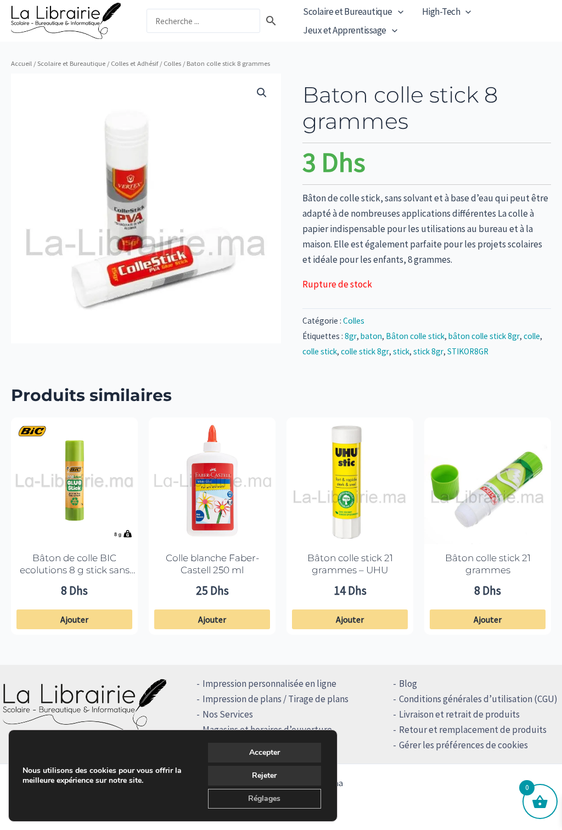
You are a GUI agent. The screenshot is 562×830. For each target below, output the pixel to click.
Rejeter (264, 775)
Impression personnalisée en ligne (269, 683)
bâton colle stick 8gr (484, 336)
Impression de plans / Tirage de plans (276, 699)
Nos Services (228, 714)
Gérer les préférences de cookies (463, 745)
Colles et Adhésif (134, 63)
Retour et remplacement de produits (473, 730)
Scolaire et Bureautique (347, 11)
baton (371, 336)
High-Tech (441, 11)
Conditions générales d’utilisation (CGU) (478, 699)
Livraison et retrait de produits (459, 714)
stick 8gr (428, 351)
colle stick (319, 351)
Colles (172, 63)
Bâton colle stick (415, 336)
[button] (397, 11)
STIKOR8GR (467, 351)
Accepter (264, 752)
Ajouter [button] (74, 619)
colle (532, 336)
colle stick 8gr (365, 351)
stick (401, 351)
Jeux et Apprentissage (344, 30)
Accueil (21, 63)
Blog (408, 683)
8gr (351, 336)
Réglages (264, 798)
